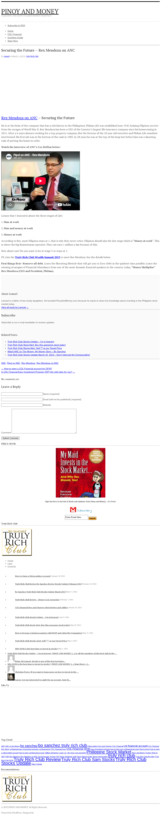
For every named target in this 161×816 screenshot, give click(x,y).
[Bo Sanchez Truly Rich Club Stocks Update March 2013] (11, 592)
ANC (3, 363)
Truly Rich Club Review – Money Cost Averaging (37, 599)
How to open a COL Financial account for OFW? (26, 368)
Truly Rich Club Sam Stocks (88, 759)
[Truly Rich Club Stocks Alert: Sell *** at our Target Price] (11, 641)
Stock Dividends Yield (68, 757)
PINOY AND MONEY (30, 11)
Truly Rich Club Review (37, 759)
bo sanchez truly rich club (62, 745)
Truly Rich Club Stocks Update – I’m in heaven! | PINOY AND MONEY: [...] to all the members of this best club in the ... (62, 653)
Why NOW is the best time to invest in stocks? (36, 648)
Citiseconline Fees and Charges (99, 746)
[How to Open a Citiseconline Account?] (11, 576)
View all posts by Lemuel (15, 307)
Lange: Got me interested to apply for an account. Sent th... (43, 680)
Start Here (13, 41)
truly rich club (121, 755)
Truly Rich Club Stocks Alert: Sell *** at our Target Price (41, 641)
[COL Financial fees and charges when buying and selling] (11, 607)
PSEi (7, 757)
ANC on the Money (12, 746)
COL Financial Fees (58, 749)
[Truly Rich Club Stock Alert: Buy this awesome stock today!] (11, 625)
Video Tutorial (36, 764)
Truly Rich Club (32, 56)
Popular (10, 561)
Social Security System (47, 757)
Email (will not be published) (62, 399)
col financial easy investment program (24, 749)
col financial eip (44, 749)
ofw (68, 753)
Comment (6, 432)
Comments (12, 566)
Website (47, 405)
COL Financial (15, 34)
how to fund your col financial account (124, 749)
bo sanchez (29, 745)
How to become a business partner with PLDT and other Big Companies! (48, 633)
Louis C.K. (63, 753)
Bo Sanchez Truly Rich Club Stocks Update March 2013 (40, 592)
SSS (57, 757)
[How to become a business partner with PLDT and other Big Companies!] (11, 633)
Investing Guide (15, 37)
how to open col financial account (31, 753)
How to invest (144, 749)
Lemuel (6, 56)
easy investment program (100, 749)
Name (51, 394)
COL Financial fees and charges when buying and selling (41, 607)
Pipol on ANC (13, 363)
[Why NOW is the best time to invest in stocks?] (11, 648)
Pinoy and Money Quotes (141, 753)
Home (11, 31)
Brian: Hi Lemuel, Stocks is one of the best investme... (40, 661)
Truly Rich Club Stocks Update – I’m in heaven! (37, 617)
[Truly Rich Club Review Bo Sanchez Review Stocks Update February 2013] (11, 584)
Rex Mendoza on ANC (19, 117)
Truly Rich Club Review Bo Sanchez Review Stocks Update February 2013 (48, 584)
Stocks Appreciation (100, 757)
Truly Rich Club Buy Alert (145, 757)
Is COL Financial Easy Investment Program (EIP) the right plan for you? (38, 372)
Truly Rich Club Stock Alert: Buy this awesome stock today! (42, 625)
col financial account (136, 745)
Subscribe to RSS (16, 25)
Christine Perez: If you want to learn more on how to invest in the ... (47, 672)
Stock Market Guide (84, 757)
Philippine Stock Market (108, 752)
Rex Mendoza (28, 363)
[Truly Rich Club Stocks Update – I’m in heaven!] (11, 617)
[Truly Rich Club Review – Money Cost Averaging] (11, 599)
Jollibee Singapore (51, 753)
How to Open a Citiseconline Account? (33, 576)
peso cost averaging (78, 753)
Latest (10, 563)
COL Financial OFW (78, 748)
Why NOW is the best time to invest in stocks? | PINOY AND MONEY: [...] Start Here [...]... (49, 664)
